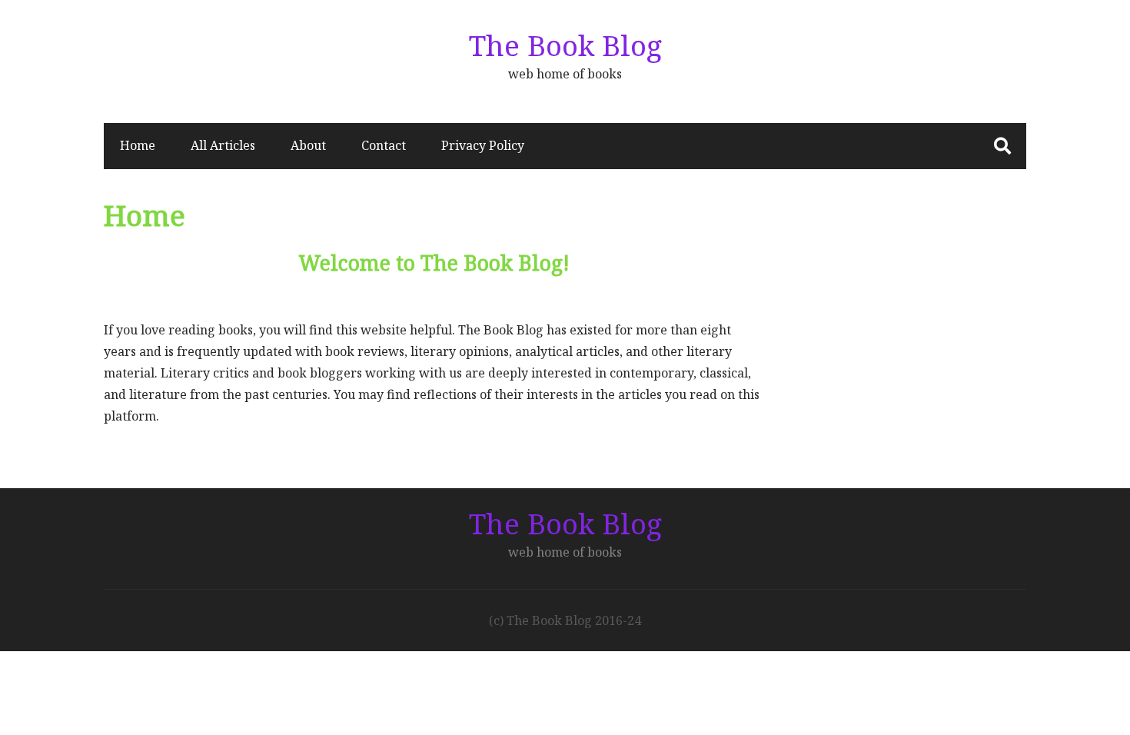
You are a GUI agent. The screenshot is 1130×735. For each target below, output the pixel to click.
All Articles (223, 145)
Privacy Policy (482, 145)
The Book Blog (565, 45)
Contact (383, 145)
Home (137, 145)
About (308, 145)
